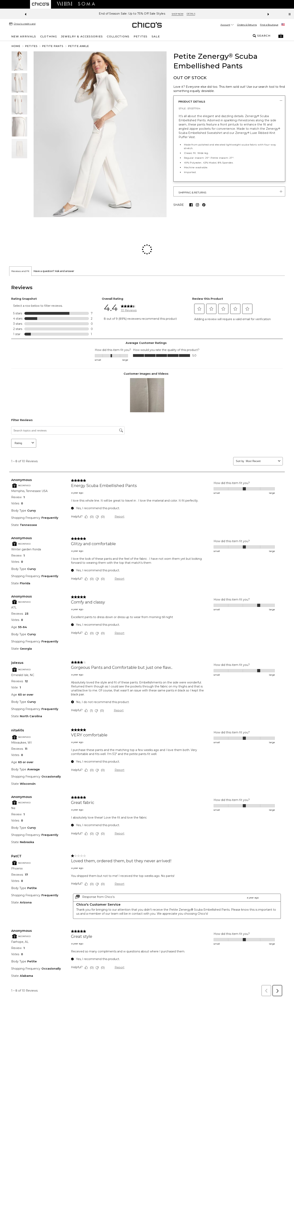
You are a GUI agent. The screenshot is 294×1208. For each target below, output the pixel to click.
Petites (31, 46)
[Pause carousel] (289, 14)
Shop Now (157, 14)
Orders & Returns (247, 24)
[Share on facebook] (191, 204)
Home (16, 46)
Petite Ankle (78, 46)
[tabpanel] (147, 611)
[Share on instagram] (197, 204)
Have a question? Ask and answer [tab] (54, 245)
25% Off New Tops (132, 13)
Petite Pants (52, 46)
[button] (281, 36)
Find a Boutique (269, 24)
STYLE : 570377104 (189, 108)
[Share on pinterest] (203, 204)
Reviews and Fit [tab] (20, 245)
